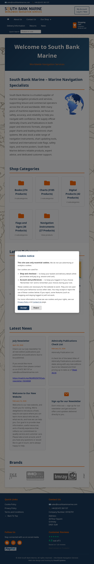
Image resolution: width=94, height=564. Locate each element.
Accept (23, 308)
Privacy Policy (23, 302)
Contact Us (37, 302)
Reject (36, 308)
